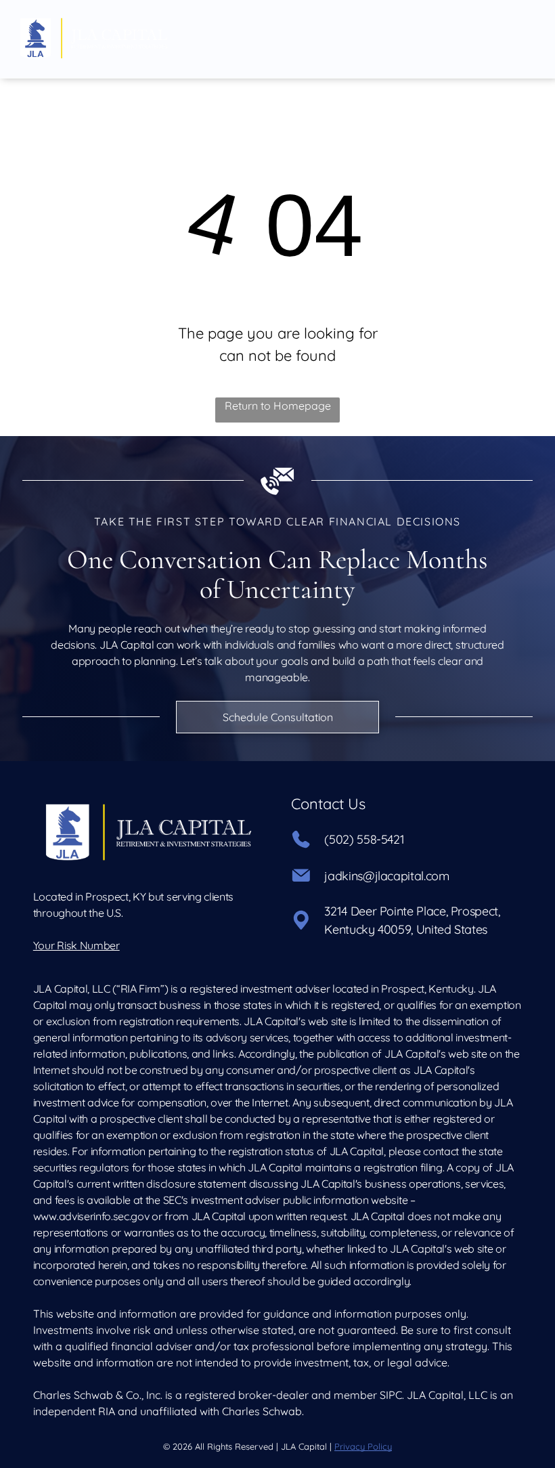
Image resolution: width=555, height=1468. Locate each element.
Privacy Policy (363, 1446)
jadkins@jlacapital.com (386, 876)
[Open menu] (522, 38)
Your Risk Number (76, 945)
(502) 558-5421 (364, 839)
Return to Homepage (278, 405)
